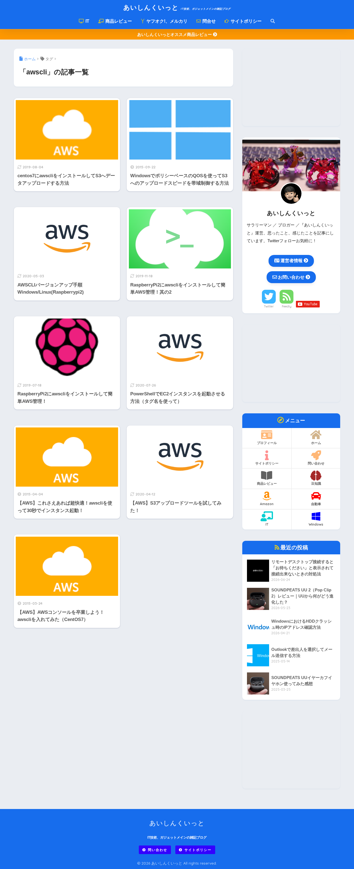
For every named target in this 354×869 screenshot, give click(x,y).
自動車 (316, 504)
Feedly (286, 306)
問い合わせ (316, 463)
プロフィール (267, 443)
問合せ (208, 21)
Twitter (269, 306)
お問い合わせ (291, 277)
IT (86, 21)
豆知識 (316, 483)
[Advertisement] (291, 87)
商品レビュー (118, 21)
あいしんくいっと (177, 7)
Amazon (267, 504)
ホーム (316, 443)
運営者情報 (291, 260)
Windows (316, 524)
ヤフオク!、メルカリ (166, 21)
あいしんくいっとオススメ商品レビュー (175, 34)
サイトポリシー (246, 21)
